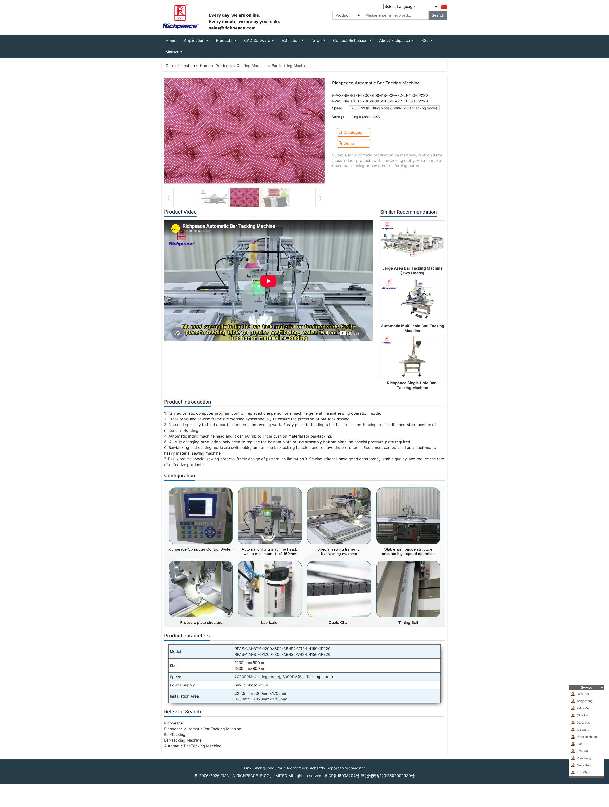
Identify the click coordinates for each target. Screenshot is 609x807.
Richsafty (317, 768)
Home (173, 40)
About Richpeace (395, 40)
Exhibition (291, 40)
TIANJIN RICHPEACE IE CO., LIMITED (254, 775)
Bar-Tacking (174, 734)
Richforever (297, 768)
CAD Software (257, 40)
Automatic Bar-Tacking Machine (192, 746)
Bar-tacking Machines (291, 65)
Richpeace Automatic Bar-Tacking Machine (202, 728)
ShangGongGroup (270, 768)
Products (224, 40)
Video (349, 143)
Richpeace (173, 723)
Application (195, 40)
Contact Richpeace (350, 40)
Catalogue (353, 132)
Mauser (173, 51)
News (317, 40)
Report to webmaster (346, 768)
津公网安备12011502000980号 (388, 775)
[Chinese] (444, 6)
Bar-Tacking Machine (182, 740)
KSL (426, 40)
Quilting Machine (252, 65)
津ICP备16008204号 (341, 775)
